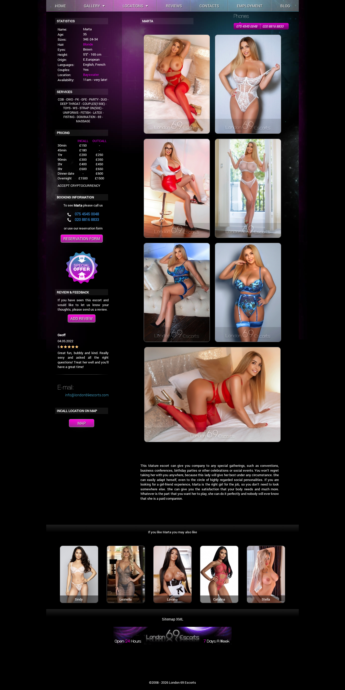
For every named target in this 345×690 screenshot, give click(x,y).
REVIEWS (174, 5)
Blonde (88, 44)
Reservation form (81, 238)
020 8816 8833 (272, 26)
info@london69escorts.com (87, 395)
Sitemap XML (172, 619)
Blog (285, 5)
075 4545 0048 (246, 26)
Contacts (209, 5)
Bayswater (91, 74)
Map (82, 423)
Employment (249, 5)
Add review (81, 318)
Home (60, 5)
